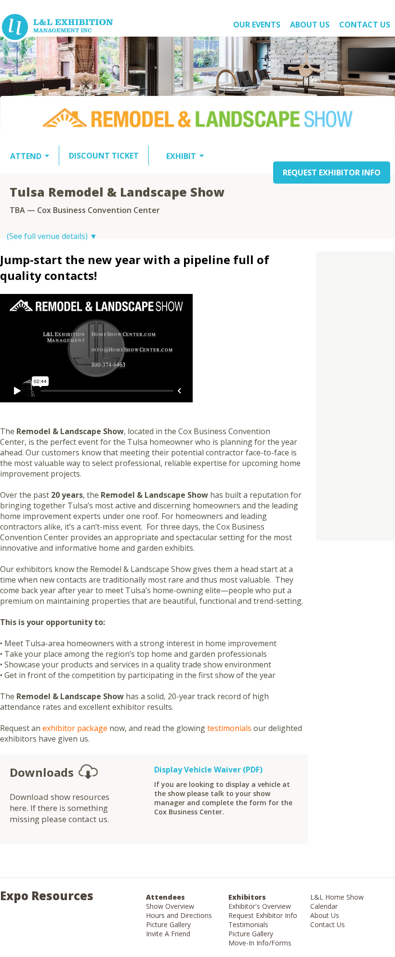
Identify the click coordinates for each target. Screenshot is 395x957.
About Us (324, 915)
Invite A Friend (168, 933)
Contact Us (364, 24)
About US (309, 24)
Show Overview (170, 906)
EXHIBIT (181, 156)
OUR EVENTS (256, 24)
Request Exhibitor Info (262, 915)
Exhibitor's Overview (259, 906)
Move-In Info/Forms (259, 942)
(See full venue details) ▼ (52, 236)
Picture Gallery (168, 924)
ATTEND (25, 156)
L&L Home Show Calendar (337, 901)
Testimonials (248, 924)
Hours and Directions (179, 915)
